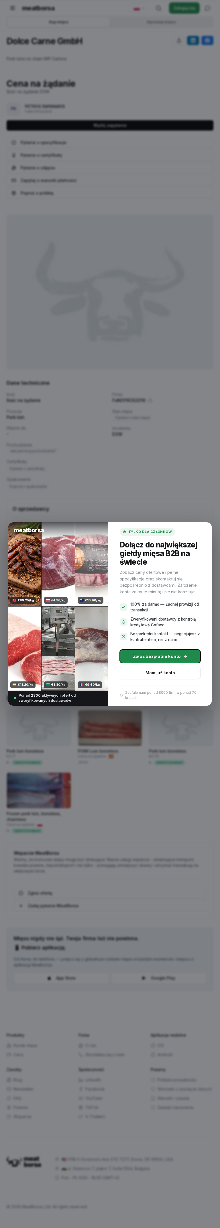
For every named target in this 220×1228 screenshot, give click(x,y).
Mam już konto (160, 672)
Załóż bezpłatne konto (157, 656)
